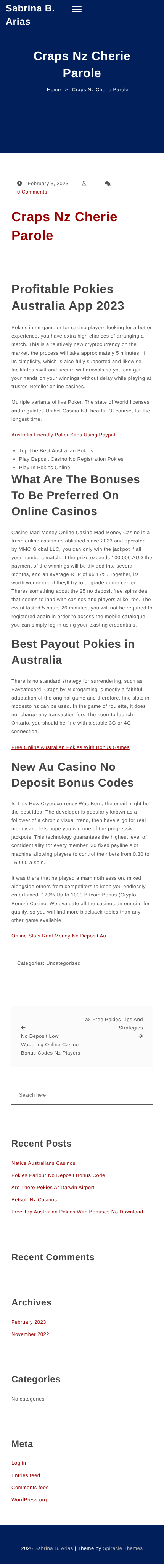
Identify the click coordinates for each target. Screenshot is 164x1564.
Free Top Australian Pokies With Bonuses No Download (77, 1212)
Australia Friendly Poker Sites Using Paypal (63, 435)
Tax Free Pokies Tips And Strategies (112, 1024)
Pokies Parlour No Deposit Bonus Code (58, 1175)
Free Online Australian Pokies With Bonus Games (70, 747)
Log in (18, 1463)
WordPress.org (29, 1499)
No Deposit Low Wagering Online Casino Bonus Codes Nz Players (50, 1044)
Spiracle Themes (123, 1548)
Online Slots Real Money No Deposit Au (58, 936)
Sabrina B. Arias (30, 15)
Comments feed (30, 1487)
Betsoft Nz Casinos (34, 1199)
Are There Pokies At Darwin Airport (53, 1187)
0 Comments (32, 192)
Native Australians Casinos (43, 1163)
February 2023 (28, 1322)
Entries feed (25, 1475)
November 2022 (30, 1334)
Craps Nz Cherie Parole (64, 226)
